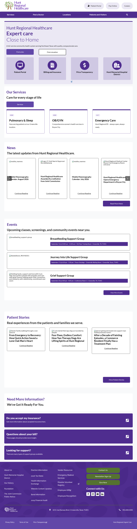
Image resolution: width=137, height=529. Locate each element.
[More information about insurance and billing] (68, 436)
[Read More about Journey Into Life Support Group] (68, 260)
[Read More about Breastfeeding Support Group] (68, 242)
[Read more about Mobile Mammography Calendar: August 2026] (21, 178)
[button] (127, 15)
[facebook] (88, 494)
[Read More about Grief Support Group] (68, 279)
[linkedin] (102, 494)
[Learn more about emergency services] (111, 121)
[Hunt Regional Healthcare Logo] (16, 2)
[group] (21, 178)
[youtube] (97, 494)
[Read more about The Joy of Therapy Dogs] (68, 339)
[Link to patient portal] (20, 68)
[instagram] (93, 494)
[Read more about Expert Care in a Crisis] (111, 341)
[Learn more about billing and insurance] (52, 68)
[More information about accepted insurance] (68, 420)
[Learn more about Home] (25, 121)
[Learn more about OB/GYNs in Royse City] (68, 121)
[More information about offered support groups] (68, 453)
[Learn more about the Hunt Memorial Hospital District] (117, 68)
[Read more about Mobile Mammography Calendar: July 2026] (84, 178)
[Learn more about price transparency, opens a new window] (84, 68)
